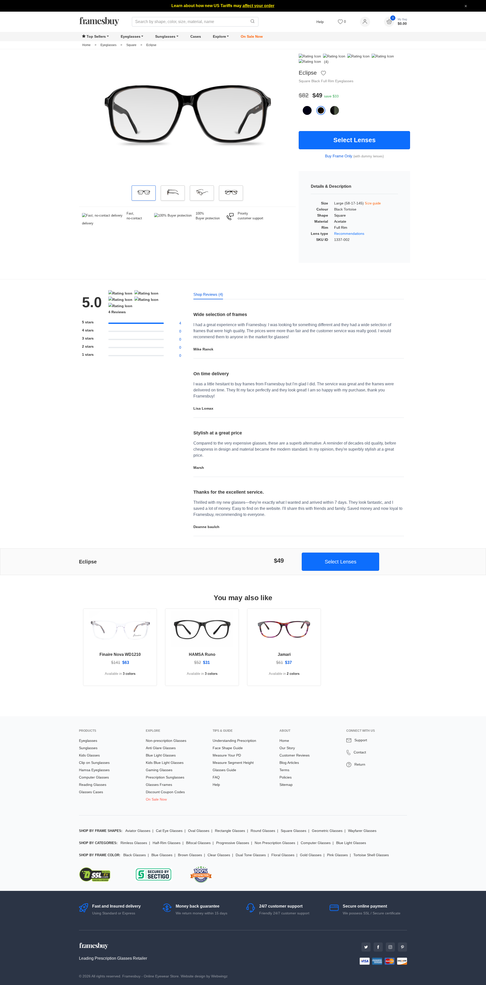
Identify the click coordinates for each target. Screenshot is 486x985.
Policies (285, 777)
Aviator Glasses (137, 831)
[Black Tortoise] (323, 110)
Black (316, 81)
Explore (219, 36)
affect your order (258, 6)
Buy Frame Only (338, 156)
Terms (284, 770)
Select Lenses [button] (340, 561)
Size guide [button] (373, 203)
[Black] (309, 110)
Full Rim (328, 81)
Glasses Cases (91, 792)
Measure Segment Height (233, 763)
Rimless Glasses (133, 843)
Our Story (287, 748)
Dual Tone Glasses (251, 855)
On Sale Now (252, 36)
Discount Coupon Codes (165, 792)
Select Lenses (354, 139)
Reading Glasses (92, 785)
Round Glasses (263, 831)
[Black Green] (336, 110)
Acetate (340, 221)
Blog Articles (289, 763)
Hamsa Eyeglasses (94, 770)
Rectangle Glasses (230, 831)
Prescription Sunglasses (165, 777)
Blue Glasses (161, 855)
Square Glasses (293, 831)
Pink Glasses (337, 855)
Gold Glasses (310, 855)
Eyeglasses (130, 36)
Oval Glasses (198, 831)
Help (320, 22)
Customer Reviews (294, 755)
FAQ (216, 777)
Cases (195, 36)
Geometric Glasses (327, 831)
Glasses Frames (159, 785)
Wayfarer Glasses (362, 831)
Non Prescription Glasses (275, 843)
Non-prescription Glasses (166, 741)
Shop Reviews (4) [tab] (208, 294)
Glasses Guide (224, 770)
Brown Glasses (190, 855)
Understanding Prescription (234, 741)
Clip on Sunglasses (94, 763)
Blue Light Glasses (161, 755)
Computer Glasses (94, 777)
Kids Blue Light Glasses (165, 763)
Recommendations (349, 234)
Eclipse (151, 45)
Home (86, 45)
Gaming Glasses (159, 770)
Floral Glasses (282, 855)
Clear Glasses (219, 855)
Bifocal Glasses (198, 843)
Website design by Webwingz (204, 976)
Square (131, 45)
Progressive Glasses (232, 843)
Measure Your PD (227, 755)
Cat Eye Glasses (169, 831)
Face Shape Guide (228, 748)
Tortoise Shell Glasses (371, 855)
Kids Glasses (89, 755)
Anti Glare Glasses (161, 748)
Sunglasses (165, 36)
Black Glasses (134, 855)
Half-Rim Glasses (166, 843)
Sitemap (286, 785)
